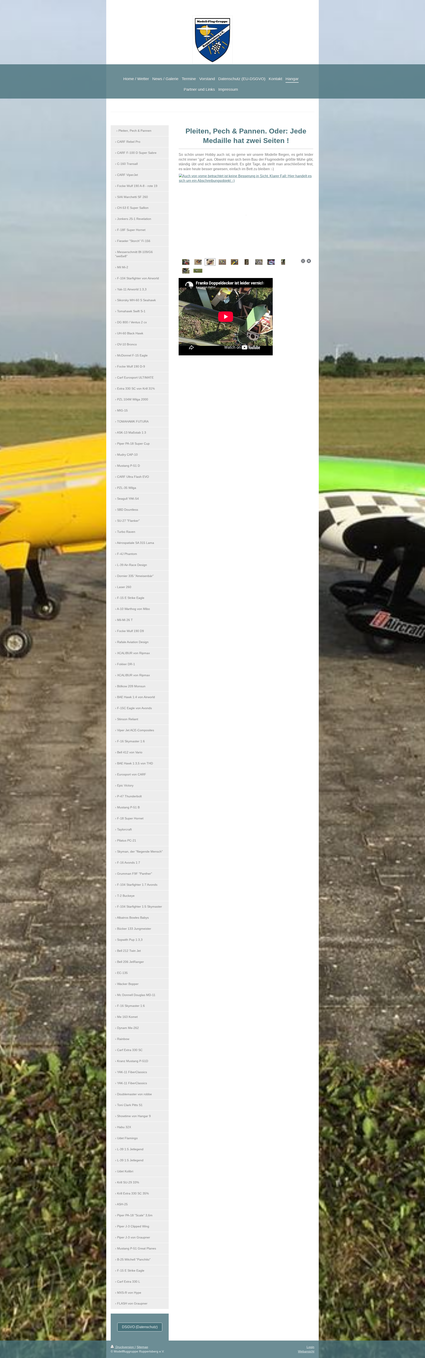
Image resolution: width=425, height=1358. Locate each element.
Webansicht (306, 1351)
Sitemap (142, 1347)
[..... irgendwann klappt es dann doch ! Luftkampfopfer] (247, 262)
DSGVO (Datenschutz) (140, 1327)
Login (310, 1347)
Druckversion (125, 1347)
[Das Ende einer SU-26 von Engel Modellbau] (234, 262)
